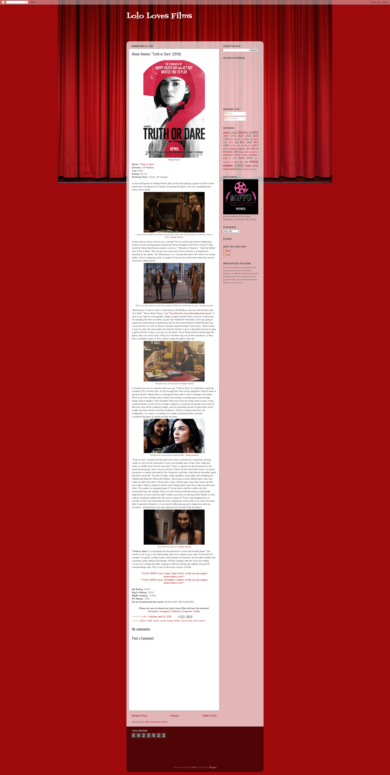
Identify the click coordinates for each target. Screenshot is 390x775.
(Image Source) (176, 237)
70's (231, 142)
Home (175, 715)
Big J (228, 251)
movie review (166, 621)
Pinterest (176, 611)
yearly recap (248, 169)
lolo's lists (238, 162)
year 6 (202, 621)
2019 (255, 136)
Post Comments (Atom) (156, 722)
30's (231, 139)
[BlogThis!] (182, 616)
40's (239, 139)
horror (156, 621)
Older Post (209, 715)
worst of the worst (189, 621)
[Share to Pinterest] (191, 616)
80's (242, 142)
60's (256, 139)
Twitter (197, 611)
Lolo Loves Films (159, 16)
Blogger (212, 767)
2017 (226, 136)
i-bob (193, 767)
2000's (226, 132)
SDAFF (244, 146)
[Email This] (179, 616)
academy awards (236, 149)
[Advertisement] (184, 33)
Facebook (153, 611)
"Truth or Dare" (147, 164)
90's (256, 142)
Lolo (228, 255)
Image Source (174, 160)
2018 (149, 621)
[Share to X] (185, 616)
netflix (248, 165)
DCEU (233, 146)
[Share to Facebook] (188, 616)
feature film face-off (247, 152)
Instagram (165, 611)
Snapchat (187, 611)
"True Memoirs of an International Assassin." (191, 313)
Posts (230, 113)
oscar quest (229, 169)
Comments (232, 118)
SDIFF (255, 145)
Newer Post (139, 715)
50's (247, 139)
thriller (177, 621)
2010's (143, 621)
